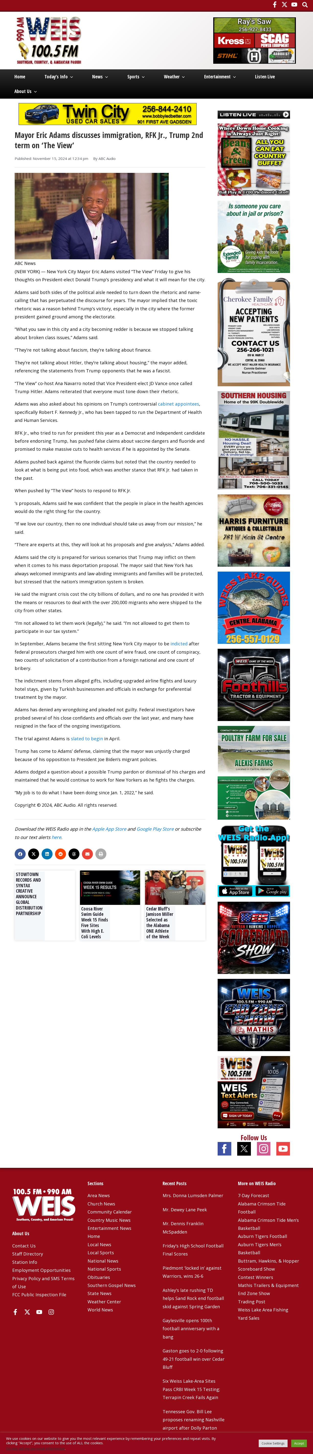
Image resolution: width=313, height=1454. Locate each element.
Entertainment (217, 76)
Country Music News (109, 1220)
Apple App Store (109, 829)
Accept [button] (299, 1443)
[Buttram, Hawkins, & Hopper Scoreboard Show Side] (254, 937)
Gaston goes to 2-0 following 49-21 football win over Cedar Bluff (193, 1359)
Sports (133, 76)
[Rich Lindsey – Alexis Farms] (254, 772)
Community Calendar (110, 1212)
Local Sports (101, 1252)
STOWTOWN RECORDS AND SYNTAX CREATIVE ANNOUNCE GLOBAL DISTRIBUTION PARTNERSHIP (29, 894)
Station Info (24, 1262)
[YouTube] (294, 4)
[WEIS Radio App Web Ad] (254, 860)
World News (100, 1310)
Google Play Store (155, 829)
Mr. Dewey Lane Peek (185, 1210)
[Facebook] (275, 4)
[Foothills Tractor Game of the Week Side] (254, 684)
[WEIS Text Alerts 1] (254, 1091)
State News (100, 1293)
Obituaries (99, 1277)
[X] (284, 4)
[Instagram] (51, 1312)
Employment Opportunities (41, 1270)
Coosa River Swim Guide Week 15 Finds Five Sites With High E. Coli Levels (94, 923)
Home (19, 76)
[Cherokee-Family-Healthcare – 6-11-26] (254, 332)
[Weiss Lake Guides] (254, 607)
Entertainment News (109, 1228)
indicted (178, 644)
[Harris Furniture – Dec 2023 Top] (254, 530)
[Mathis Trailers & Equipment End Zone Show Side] (254, 1014)
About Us (23, 91)
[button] (305, 5)
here (56, 837)
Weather (171, 76)
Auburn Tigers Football (262, 1236)
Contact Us (24, 1246)
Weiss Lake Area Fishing (263, 1310)
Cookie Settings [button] (273, 1443)
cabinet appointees (178, 404)
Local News (99, 1244)
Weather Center (104, 1302)
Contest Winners (255, 1277)
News (97, 76)
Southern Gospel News (112, 1285)
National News (103, 1261)
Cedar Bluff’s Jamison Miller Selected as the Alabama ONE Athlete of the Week (159, 923)
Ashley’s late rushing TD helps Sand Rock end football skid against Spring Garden (193, 1298)
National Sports (104, 1269)
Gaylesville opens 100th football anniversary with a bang (191, 1329)
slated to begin (87, 739)
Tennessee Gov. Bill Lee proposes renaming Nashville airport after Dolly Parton (193, 1420)
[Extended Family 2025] (254, 236)
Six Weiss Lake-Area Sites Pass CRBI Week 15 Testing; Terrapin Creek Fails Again (191, 1389)
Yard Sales (248, 1318)
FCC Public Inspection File (39, 1294)
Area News (99, 1195)
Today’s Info (56, 76)
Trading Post (251, 1302)
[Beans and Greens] (254, 159)
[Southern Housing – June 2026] (254, 440)
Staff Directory (27, 1254)
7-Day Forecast (253, 1195)
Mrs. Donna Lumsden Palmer (193, 1195)
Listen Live (265, 76)
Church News (101, 1204)
